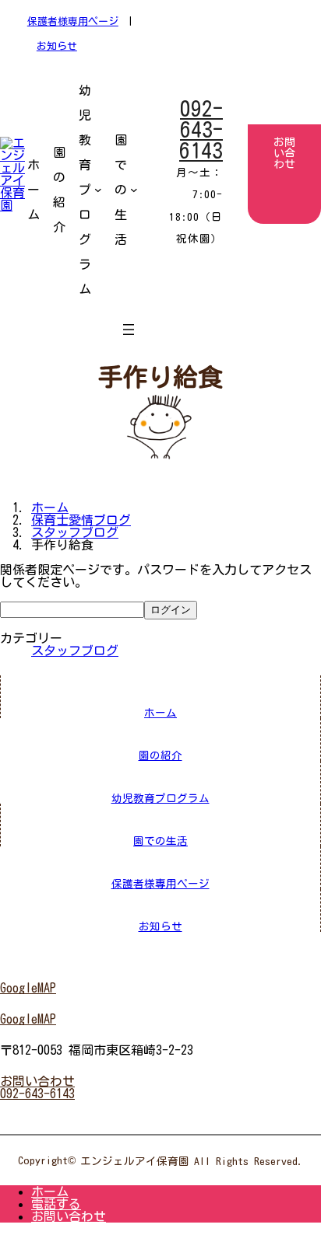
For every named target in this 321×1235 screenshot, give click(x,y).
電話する (56, 1204)
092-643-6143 (201, 129)
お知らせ (57, 46)
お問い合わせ (68, 1216)
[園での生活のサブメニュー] (134, 190)
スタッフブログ (74, 650)
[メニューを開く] (128, 329)
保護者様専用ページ (72, 21)
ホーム (50, 1191)
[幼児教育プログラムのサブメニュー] (98, 190)
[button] (160, 988)
